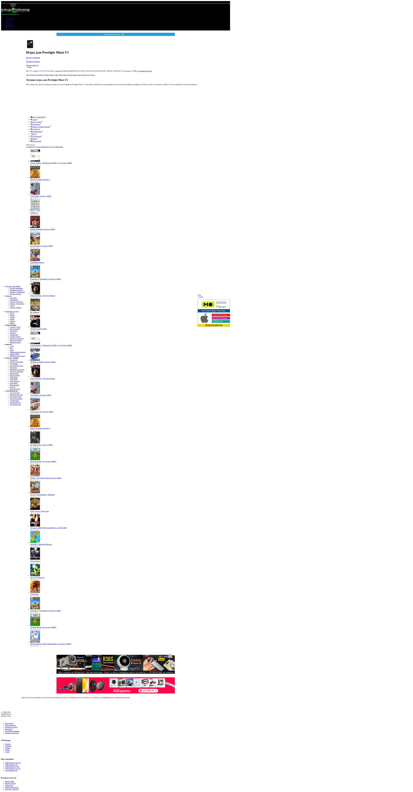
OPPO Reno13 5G (11, 765)
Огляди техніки (15, 294)
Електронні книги (16, 366)
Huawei (8, 744)
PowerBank (14, 364)
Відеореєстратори (16, 395)
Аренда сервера (15, 308)
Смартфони (9, 18)
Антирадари (14, 401)
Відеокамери (14, 385)
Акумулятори (15, 393)
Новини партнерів (12, 733)
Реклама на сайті (11, 727)
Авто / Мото (36, 122)
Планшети (9, 20)
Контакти (8, 729)
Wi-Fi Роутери (15, 389)
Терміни (13, 333)
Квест (34, 134)
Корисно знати (15, 342)
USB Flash (13, 377)
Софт (12, 346)
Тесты (28, 75)
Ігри (11, 348)
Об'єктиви (13, 383)
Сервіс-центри (15, 337)
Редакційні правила (12, 731)
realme (12, 319)
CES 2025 (13, 298)
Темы (61, 75)
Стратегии (36, 129)
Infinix (12, 323)
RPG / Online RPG (38, 117)
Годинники (9, 28)
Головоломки (37, 132)
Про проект (9, 723)
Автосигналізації (16, 399)
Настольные (36, 141)
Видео (33, 75)
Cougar (12, 317)
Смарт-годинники (16, 302)
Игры (52, 75)
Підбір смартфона (16, 288)
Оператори (14, 335)
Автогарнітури (15, 402)
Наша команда (10, 725)
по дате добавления (56, 147)
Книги (7, 22)
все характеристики (144, 71)
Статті (12, 306)
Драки (34, 139)
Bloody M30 (9, 781)
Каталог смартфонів (12, 286)
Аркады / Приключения (40, 127)
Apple (7, 752)
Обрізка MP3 (14, 354)
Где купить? (90, 75)
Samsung (8, 746)
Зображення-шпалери (18, 352)
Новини (8, 296)
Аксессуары (81, 75)
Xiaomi (7, 748)
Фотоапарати (14, 381)
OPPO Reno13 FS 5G (12, 768)
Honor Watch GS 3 (11, 787)
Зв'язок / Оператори (17, 304)
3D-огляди (13, 331)
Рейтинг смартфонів (17, 292)
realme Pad (9, 785)
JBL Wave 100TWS (12, 789)
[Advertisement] (42, 100)
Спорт (34, 119)
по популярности (42, 147)
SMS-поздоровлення (17, 356)
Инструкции (72, 75)
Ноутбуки (9, 24)
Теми (12, 350)
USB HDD (14, 379)
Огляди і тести (15, 327)
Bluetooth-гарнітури (17, 370)
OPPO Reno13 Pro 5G (13, 763)
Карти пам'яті (15, 375)
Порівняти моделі (16, 290)
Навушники (9, 26)
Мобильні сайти (16, 340)
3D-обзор (39, 75)
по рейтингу (30, 147)
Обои (65, 75)
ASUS (12, 313)
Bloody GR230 (10, 783)
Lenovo (12, 321)
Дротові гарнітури (16, 371)
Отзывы (46, 75)
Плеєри (12, 387)
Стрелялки (36, 124)
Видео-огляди (15, 329)
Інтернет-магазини (17, 339)
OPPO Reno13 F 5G (12, 767)
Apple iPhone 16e (11, 770)
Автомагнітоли (15, 404)
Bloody (12, 315)
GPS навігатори (15, 397)
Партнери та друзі (12, 311)
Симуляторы (36, 136)
